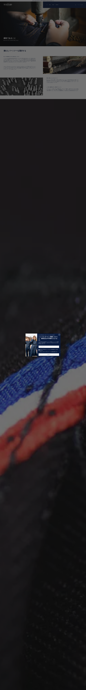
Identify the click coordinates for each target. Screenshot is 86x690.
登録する (48, 354)
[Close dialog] (59, 334)
